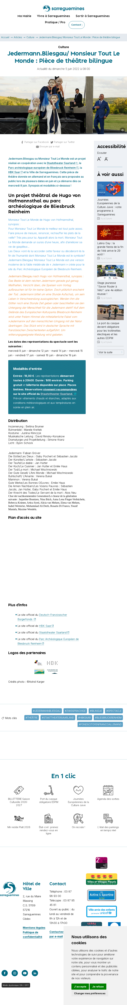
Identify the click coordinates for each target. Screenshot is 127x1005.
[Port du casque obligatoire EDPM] (49, 783)
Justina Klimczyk (31, 433)
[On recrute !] (78, 812)
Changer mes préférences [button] (90, 993)
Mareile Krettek (33, 429)
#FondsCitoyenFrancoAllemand (100, 724)
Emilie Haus (60, 466)
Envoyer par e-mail (50, 146)
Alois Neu (70, 492)
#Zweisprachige (75, 710)
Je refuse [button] (98, 986)
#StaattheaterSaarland (58, 717)
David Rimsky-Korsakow (50, 436)
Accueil (5, 37)
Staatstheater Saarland (61, 163)
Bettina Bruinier (35, 426)
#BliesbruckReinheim (108, 717)
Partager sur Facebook (36, 142)
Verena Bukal (44, 476)
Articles (18, 37)
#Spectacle (114, 710)
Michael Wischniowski (44, 469)
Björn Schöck (24, 443)
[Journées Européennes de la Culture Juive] (78, 783)
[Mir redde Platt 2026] (19, 812)
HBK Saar (14, 172)
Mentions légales (34, 927)
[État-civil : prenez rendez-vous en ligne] (49, 812)
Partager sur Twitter (64, 142)
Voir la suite (105, 352)
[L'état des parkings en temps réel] (108, 812)
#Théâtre (32, 717)
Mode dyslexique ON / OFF (16, 985)
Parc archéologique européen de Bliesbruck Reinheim (42, 167)
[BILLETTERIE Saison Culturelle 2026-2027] (19, 783)
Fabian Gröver (31, 453)
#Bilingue (96, 710)
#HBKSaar (84, 717)
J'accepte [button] (80, 986)
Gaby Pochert (44, 456)
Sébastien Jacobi (67, 456)
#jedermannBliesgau (47, 710)
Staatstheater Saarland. (57, 394)
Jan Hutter (41, 463)
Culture (30, 37)
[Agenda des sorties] (108, 783)
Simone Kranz (55, 439)
